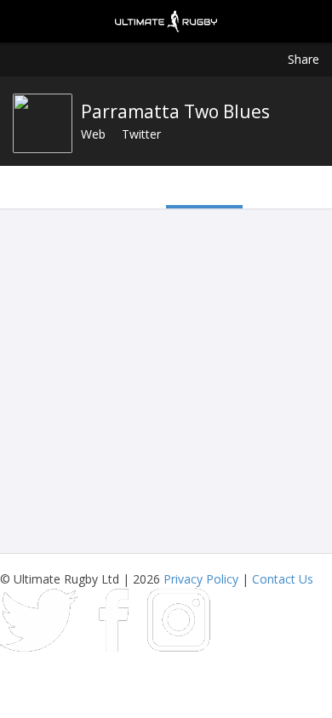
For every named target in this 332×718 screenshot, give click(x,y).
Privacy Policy (200, 579)
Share (303, 59)
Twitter (141, 134)
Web (93, 134)
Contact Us (282, 579)
